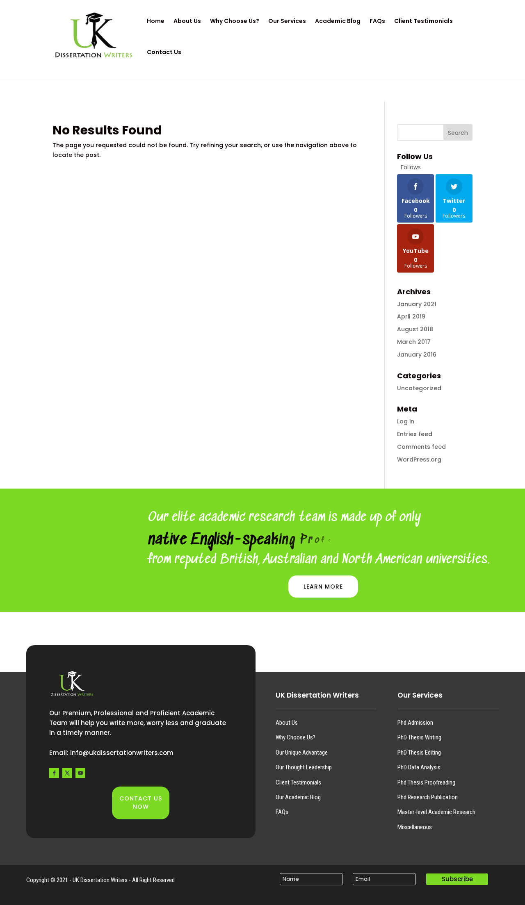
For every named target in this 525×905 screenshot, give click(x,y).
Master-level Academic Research (436, 812)
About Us (287, 722)
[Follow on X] (67, 773)
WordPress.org (419, 459)
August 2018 (415, 329)
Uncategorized (419, 388)
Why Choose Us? (295, 737)
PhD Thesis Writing (419, 737)
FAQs (282, 812)
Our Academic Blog (298, 797)
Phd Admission (415, 722)
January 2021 (416, 304)
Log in (405, 421)
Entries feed (414, 434)
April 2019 (411, 316)
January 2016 (416, 354)
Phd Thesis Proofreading (426, 782)
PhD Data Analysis (419, 767)
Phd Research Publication (427, 797)
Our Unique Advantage (302, 752)
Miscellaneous (414, 827)
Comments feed (421, 447)
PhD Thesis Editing (419, 752)
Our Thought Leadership (304, 767)
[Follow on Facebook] (54, 773)
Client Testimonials (298, 782)
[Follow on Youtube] (80, 773)
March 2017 (414, 342)
